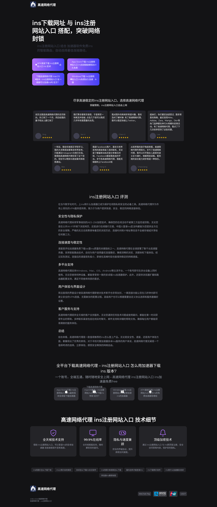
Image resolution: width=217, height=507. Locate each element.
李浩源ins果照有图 (108, 475)
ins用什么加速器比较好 (175, 470)
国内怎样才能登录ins (134, 470)
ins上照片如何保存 (64, 470)
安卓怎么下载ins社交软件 (86, 470)
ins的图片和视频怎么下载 (111, 470)
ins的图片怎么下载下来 (42, 470)
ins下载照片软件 (154, 470)
